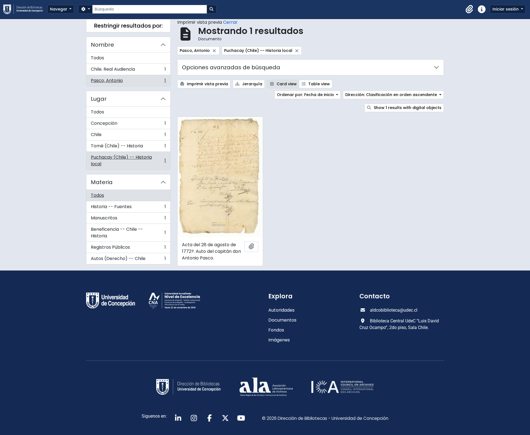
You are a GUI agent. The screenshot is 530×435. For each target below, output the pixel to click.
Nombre (102, 45)
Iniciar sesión (506, 9)
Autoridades (281, 310)
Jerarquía (251, 84)
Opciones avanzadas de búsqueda (231, 67)
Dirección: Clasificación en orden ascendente (391, 94)
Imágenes (279, 340)
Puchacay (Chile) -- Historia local (128, 160)
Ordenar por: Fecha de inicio (306, 94)
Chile (128, 135)
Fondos (276, 330)
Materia (102, 182)
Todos (97, 58)
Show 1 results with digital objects (407, 107)
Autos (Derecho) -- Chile (128, 259)
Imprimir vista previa (207, 84)
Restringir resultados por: (128, 26)
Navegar (59, 9)
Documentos (282, 320)
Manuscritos (128, 219)
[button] (469, 9)
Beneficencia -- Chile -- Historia (128, 232)
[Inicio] (25, 9)
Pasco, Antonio (128, 81)
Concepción (128, 124)
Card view (286, 84)
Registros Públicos (128, 248)
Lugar (99, 99)
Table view (318, 84)
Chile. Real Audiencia (128, 70)
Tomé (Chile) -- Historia (128, 147)
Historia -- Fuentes (128, 208)
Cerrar (230, 22)
